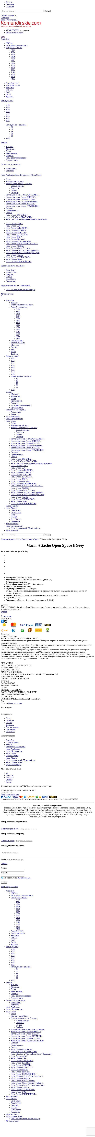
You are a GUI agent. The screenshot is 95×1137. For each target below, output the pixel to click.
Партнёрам (10, 729)
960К (13, 56)
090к (13, 61)
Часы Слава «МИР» (14, 237)
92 (12, 136)
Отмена (4, 864)
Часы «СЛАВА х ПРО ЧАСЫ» (19, 217)
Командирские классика (16, 125)
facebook (9, 775)
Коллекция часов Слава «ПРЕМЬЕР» (21, 201)
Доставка (10, 725)
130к (13, 70)
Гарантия (10, 720)
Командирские (12, 742)
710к (13, 50)
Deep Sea (9, 274)
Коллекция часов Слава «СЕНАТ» (20, 204)
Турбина (9, 96)
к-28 (8, 116)
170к (13, 54)
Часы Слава (11, 753)
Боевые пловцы (17, 186)
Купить (4, 612)
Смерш (14, 190)
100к (13, 65)
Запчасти (10, 171)
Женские (9, 147)
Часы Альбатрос (13, 749)
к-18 (8, 112)
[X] (5, 621)
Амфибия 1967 (12, 83)
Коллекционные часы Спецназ (19, 184)
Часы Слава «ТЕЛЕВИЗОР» (18, 257)
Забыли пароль (24, 878)
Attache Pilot (11, 272)
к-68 (8, 121)
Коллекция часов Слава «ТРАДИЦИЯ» (22, 206)
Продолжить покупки (28, 829)
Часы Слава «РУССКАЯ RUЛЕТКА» (22, 244)
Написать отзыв (15, 703)
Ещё (3, 37)
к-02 (8, 105)
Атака (8, 179)
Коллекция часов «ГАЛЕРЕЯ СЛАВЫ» (22, 195)
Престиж (9, 156)
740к (13, 79)
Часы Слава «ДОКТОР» (16, 232)
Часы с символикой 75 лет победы (20, 290)
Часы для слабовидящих (16, 158)
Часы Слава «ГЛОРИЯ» (16, 230)
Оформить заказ (7, 841)
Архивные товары (13, 765)
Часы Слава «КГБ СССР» (17, 235)
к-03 (8, 114)
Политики (10, 732)
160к (13, 74)
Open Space (10, 270)
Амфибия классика (14, 48)
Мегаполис (10, 149)
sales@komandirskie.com (10, 795)
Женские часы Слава (15, 181)
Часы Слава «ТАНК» (15, 255)
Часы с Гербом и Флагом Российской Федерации (26, 219)
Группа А (15, 188)
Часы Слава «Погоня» (15, 239)
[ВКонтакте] (2, 621)
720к (13, 77)
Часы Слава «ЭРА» (14, 259)
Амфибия (10, 740)
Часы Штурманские (14, 751)
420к (13, 52)
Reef (8, 92)
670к (13, 63)
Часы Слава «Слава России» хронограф (22, 253)
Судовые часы (12, 160)
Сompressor (10, 281)
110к (13, 72)
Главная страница (8, 539)
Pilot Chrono (11, 279)
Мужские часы (12, 1114)
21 (12, 127)
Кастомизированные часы (17, 45)
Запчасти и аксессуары (15, 747)
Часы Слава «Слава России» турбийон (22, 250)
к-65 (8, 109)
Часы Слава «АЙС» (14, 224)
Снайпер (14, 193)
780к (13, 59)
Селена (9, 213)
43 (12, 131)
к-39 (8, 138)
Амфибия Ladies (13, 85)
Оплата (9, 723)
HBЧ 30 (9, 43)
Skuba (8, 94)
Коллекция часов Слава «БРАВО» (20, 199)
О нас (8, 718)
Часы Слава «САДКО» (15, 246)
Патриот (9, 208)
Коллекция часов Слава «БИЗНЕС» (21, 197)
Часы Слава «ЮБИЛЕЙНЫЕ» (18, 262)
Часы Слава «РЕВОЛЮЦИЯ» (18, 241)
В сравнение (6, 616)
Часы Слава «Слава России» (18, 248)
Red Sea (9, 90)
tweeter (9, 782)
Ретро (8, 151)
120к (13, 68)
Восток (9, 744)
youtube (9, 780)
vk (7, 773)
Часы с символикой (14, 762)
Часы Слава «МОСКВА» (16, 215)
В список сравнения (9, 829)
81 (12, 129)
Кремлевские (11, 153)
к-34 (8, 118)
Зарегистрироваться (9, 887)
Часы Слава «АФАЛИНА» (17, 228)
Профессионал (12, 210)
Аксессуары (11, 168)
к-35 (8, 107)
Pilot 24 (9, 277)
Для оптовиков (12, 727)
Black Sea (10, 88)
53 (12, 134)
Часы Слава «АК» (13, 226)
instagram (9, 777)
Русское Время (12, 756)
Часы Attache (22, 539)
